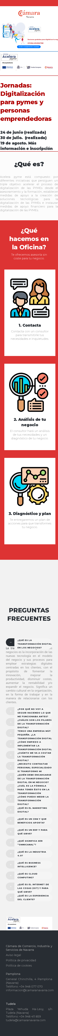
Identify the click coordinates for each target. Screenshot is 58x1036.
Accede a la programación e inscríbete (29, 46)
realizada (35, 132)
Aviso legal (13, 955)
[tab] (29, 642)
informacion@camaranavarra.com (30, 990)
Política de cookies (19, 965)
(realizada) (36, 138)
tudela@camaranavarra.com (26, 1020)
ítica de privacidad (23, 960)
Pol (8, 960)
